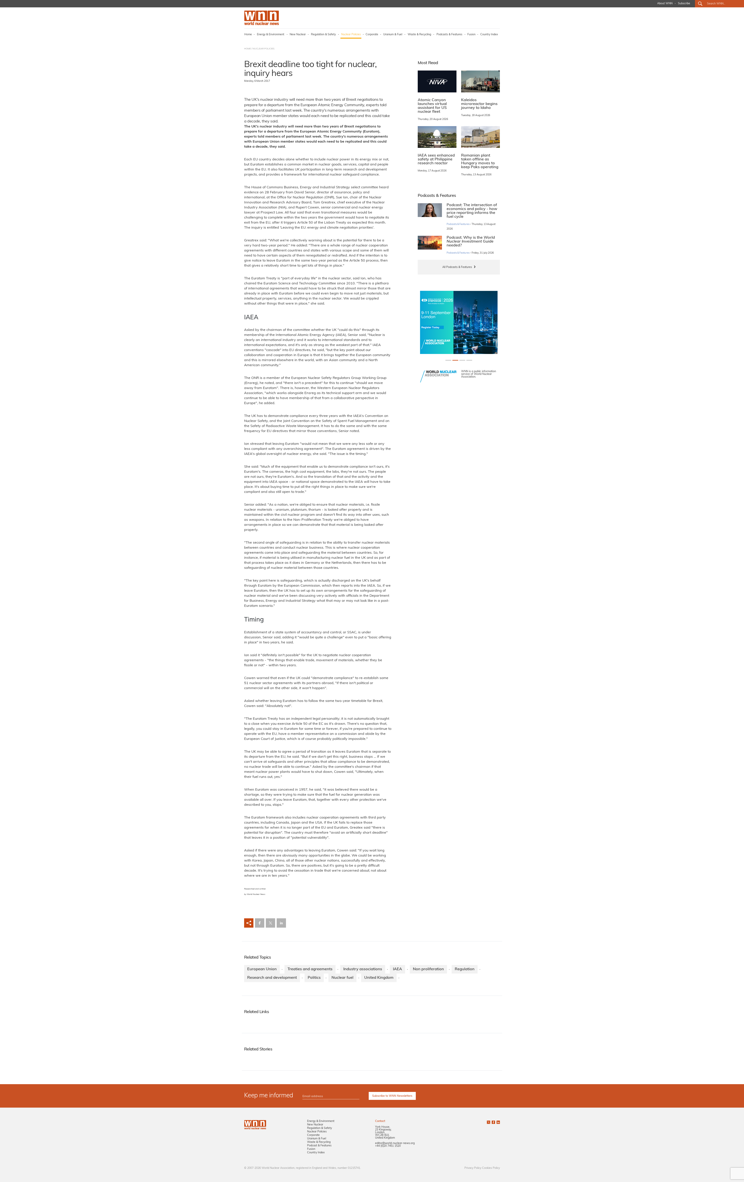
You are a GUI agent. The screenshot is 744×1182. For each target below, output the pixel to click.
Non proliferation (428, 969)
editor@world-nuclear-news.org (395, 1143)
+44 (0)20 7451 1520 (388, 1146)
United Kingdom (379, 978)
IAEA (397, 969)
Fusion (471, 34)
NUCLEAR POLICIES (263, 49)
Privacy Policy (472, 1168)
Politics (314, 978)
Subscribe (684, 3)
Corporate (372, 34)
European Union (262, 969)
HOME (247, 49)
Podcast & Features (319, 1145)
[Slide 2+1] (462, 360)
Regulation (464, 969)
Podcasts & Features (449, 34)
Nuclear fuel (342, 978)
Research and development (272, 978)
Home (248, 34)
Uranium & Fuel (392, 34)
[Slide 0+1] (448, 360)
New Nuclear (298, 34)
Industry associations (362, 969)
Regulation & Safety (323, 34)
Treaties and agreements (310, 969)
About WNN (665, 3)
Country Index (489, 34)
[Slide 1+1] (455, 360)
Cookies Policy (491, 1168)
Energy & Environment (270, 34)
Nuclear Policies (351, 34)
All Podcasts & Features (457, 267)
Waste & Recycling (419, 34)
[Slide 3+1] (469, 360)
